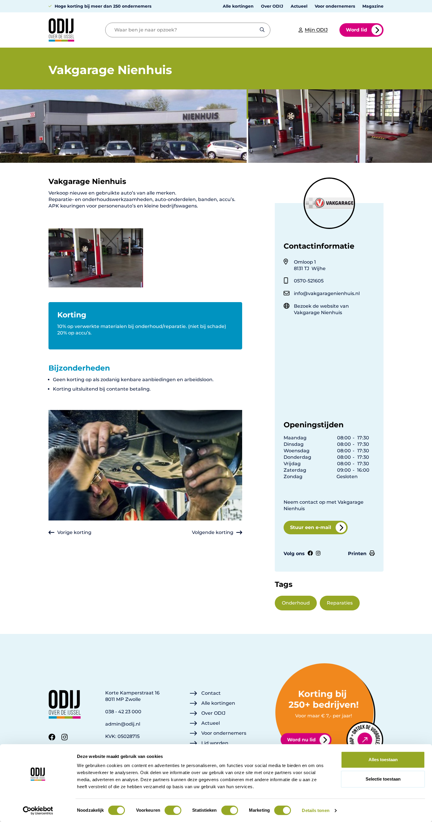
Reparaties (340, 603)
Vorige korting (74, 532)
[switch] (173, 810)
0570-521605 (309, 281)
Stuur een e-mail (310, 527)
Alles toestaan (383, 759)
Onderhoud (296, 603)
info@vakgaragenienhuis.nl (327, 293)
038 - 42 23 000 (123, 711)
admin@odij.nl (122, 724)
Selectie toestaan (383, 778)
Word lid (356, 30)
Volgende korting (212, 532)
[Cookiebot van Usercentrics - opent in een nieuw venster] (38, 810)
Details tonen (315, 810)
